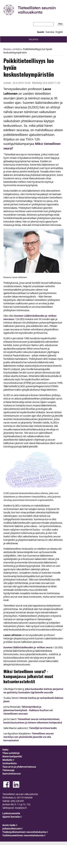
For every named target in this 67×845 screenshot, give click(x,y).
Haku (5, 749)
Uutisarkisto (9, 763)
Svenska (50, 32)
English (59, 32)
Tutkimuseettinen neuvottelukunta (24, 835)
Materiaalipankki (12, 756)
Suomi (40, 32)
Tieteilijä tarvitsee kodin (43, 728)
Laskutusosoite (11, 813)
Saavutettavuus (11, 773)
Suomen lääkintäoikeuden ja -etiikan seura (28, 647)
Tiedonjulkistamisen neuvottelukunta (25, 832)
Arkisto (17, 49)
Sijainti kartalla (12, 816)
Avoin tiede (9, 825)
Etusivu (7, 49)
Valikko (33, 39)
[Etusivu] (33, 10)
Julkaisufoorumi (12, 828)
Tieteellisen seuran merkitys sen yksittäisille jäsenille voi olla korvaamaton (28, 737)
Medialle (8, 759)
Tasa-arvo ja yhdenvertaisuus (19, 766)
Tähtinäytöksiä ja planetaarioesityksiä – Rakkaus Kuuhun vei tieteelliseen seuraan (28, 710)
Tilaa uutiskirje (11, 753)
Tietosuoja (8, 770)
